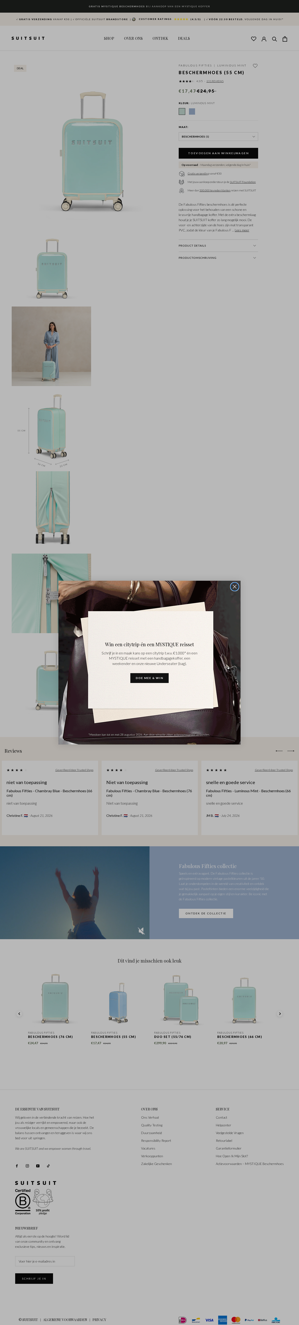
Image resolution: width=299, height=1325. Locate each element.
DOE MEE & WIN (149, 678)
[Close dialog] (235, 587)
